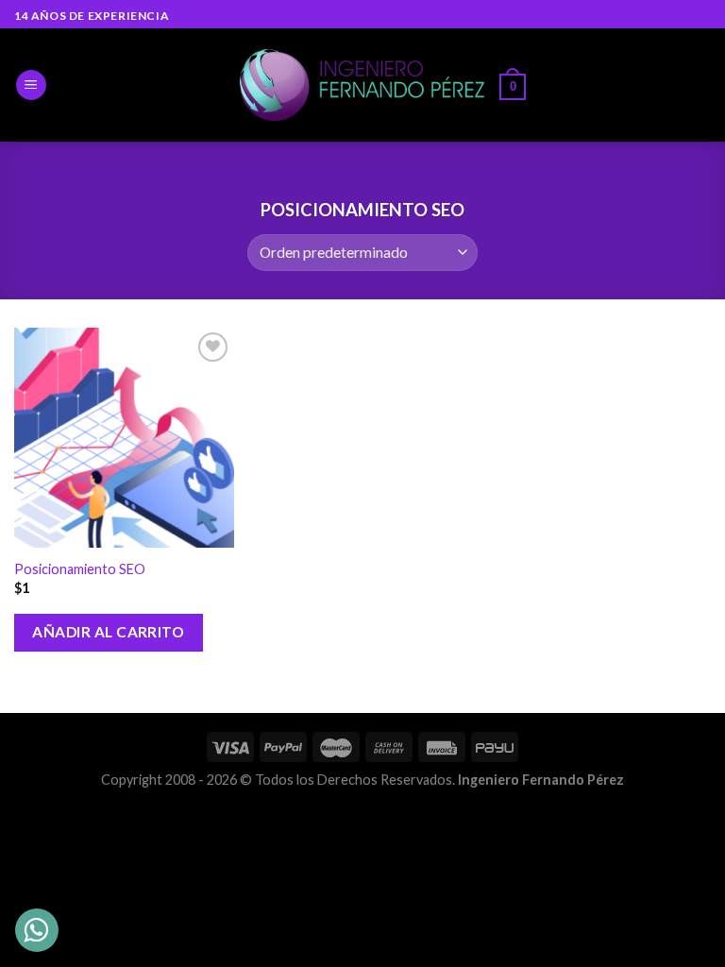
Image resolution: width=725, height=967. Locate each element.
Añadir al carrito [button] (108, 631)
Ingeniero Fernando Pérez (541, 780)
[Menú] (31, 85)
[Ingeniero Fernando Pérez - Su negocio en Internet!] (362, 85)
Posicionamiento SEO (79, 569)
